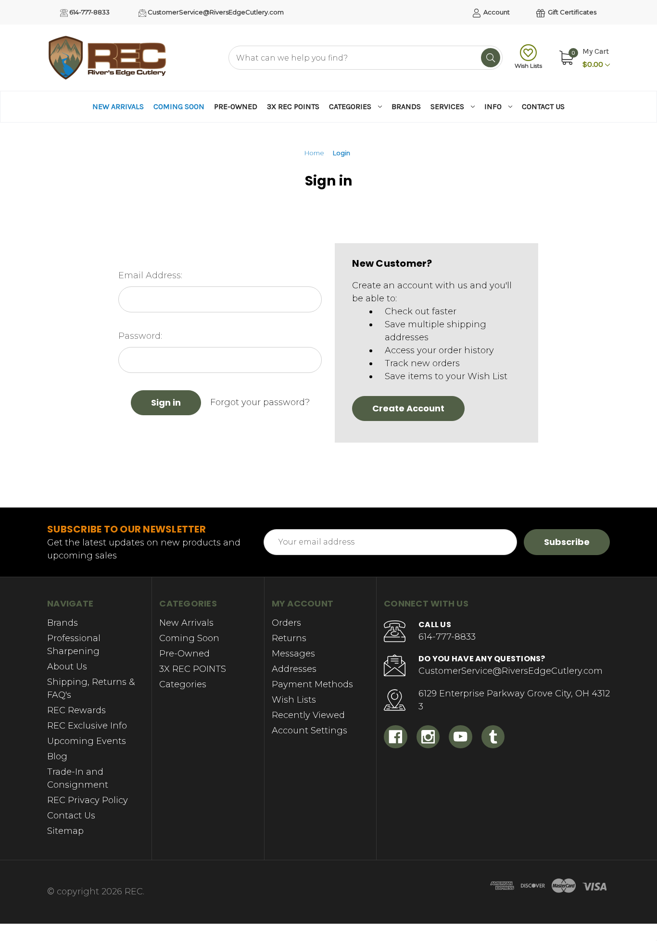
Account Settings (309, 730)
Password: (140, 336)
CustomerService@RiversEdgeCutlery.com (215, 12)
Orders (286, 623)
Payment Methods (312, 684)
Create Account (408, 408)
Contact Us (543, 106)
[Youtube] (460, 737)
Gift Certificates (571, 12)
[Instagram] (428, 737)
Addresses (294, 669)
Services (447, 106)
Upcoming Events (86, 741)
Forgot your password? (260, 402)
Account (496, 12)
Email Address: (150, 275)
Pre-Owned (235, 106)
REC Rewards (76, 710)
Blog (57, 756)
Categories (350, 106)
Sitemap (65, 831)
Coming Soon (178, 106)
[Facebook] (395, 737)
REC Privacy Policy (87, 800)
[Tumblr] (493, 737)
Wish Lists (528, 65)
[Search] (490, 57)
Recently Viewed (308, 715)
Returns (289, 638)
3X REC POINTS (293, 106)
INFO (493, 106)
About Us (67, 666)
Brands (406, 106)
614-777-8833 (89, 12)
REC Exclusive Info (87, 725)
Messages (293, 653)
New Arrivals (118, 106)
